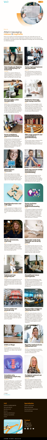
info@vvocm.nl (28, 426)
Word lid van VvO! (7, 409)
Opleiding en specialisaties (9, 414)
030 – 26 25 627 (28, 425)
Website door (18, 438)
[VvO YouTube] (33, 428)
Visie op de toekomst (8, 407)
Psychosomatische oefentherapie (31, 409)
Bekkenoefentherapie (28, 407)
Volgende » (7, 394)
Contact (5, 416)
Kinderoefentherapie (28, 411)
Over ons (5, 411)
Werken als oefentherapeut (9, 413)
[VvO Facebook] (25, 428)
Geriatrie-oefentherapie (29, 405)
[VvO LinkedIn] (28, 428)
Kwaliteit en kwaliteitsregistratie (10, 405)
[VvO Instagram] (30, 428)
